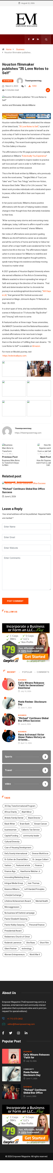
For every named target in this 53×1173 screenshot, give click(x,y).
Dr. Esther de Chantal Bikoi (16, 859)
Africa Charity (11, 812)
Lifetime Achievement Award (18, 901)
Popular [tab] (27, 672)
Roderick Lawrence (13, 943)
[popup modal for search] (46, 39)
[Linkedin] (38, 39)
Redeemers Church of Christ (17, 937)
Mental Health (42, 901)
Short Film (44, 943)
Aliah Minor (27, 812)
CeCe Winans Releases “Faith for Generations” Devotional (31, 685)
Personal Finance (37, 925)
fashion (8, 865)
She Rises (30, 943)
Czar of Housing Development (18, 847)
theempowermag (33, 81)
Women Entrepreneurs (15, 954)
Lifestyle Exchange (13, 895)
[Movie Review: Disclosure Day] (11, 1073)
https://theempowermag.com (28, 433)
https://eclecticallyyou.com (14, 356)
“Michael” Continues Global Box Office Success (33, 719)
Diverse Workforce (40, 853)
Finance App (10, 871)
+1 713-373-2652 (15, 1019)
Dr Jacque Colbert (40, 859)
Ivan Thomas (33, 883)
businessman (11, 830)
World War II (35, 954)
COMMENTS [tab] (43, 672)
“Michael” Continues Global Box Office (34, 1091)
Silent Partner (11, 948)
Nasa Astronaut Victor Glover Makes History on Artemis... (31, 737)
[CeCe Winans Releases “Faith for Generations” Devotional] (11, 1056)
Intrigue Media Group (14, 883)
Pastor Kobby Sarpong (14, 925)
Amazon (36, 346)
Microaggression (12, 907)
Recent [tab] (11, 672)
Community (23, 699)
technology (27, 948)
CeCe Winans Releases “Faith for (36, 1056)
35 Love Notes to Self (28, 126)
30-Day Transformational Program (20, 806)
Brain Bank (25, 824)
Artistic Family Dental (14, 818)
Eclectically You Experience (34, 156)
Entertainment (40, 484)
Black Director (34, 818)
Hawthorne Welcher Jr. (30, 871)
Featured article (23, 865)
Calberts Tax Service (30, 830)
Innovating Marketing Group (17, 877)
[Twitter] (33, 39)
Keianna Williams (12, 889)
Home (8, 49)
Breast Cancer (40, 824)
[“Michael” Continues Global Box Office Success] (11, 1091)
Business (20, 49)
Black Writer (10, 824)
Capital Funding (11, 836)
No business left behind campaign (20, 913)
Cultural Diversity (12, 841)
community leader (31, 836)
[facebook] (28, 39)
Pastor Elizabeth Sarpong (16, 919)
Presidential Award (13, 931)
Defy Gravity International (16, 853)
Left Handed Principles (34, 889)
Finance (38, 865)
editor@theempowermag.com (21, 1024)
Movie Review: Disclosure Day (32, 703)
